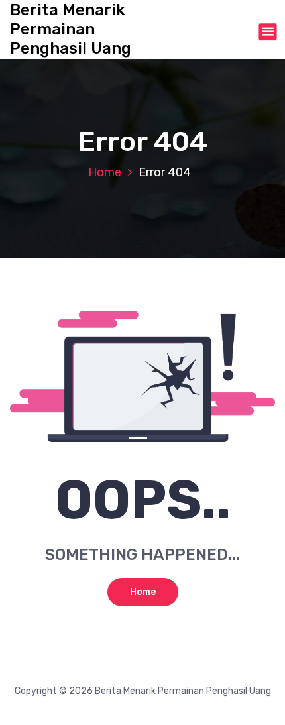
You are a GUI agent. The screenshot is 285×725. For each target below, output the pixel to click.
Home (104, 172)
